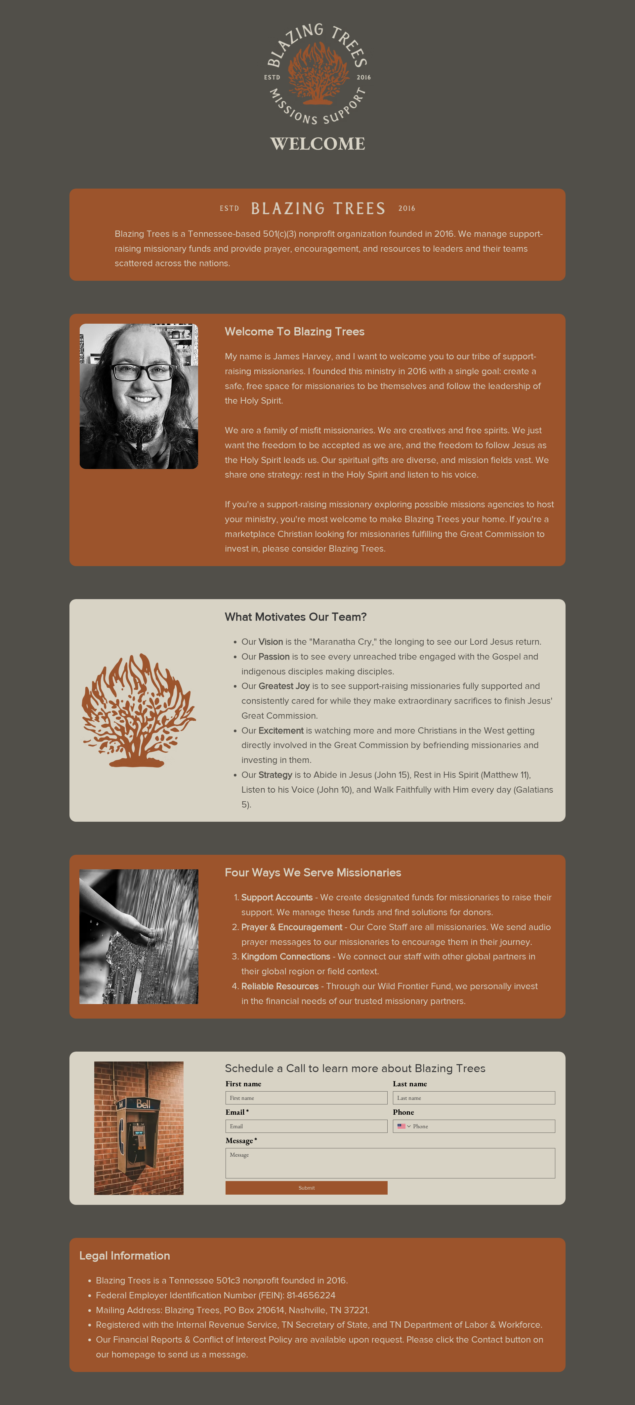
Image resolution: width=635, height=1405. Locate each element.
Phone (403, 1112)
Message (241, 1140)
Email (237, 1112)
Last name (410, 1084)
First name (243, 1084)
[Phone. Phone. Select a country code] (404, 1126)
